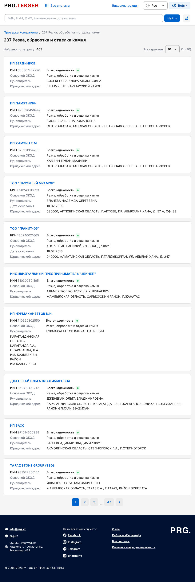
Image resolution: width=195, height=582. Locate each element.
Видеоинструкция (125, 5)
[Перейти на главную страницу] (21, 5)
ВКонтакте (75, 555)
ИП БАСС (17, 425)
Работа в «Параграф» (126, 535)
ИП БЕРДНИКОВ (23, 63)
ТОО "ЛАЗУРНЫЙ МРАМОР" (32, 183)
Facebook (74, 535)
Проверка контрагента (21, 32)
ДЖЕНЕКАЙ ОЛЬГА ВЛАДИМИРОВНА (40, 381)
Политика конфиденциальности (133, 547)
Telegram (74, 548)
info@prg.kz (18, 529)
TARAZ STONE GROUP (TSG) (32, 465)
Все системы (120, 541)
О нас (116, 529)
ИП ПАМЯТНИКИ (23, 103)
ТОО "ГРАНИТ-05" (24, 228)
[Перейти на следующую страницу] (119, 502)
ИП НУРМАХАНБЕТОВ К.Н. (31, 314)
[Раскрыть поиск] (186, 18)
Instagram (74, 542)
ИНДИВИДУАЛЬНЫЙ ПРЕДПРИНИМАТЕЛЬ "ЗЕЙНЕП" (53, 274)
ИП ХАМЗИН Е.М (23, 143)
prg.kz (14, 535)
